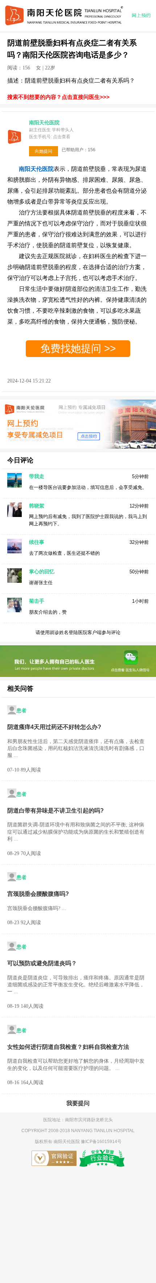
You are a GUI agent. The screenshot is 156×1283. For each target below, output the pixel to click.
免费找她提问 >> (78, 348)
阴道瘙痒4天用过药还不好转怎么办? (54, 727)
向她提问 (43, 151)
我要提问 (78, 1103)
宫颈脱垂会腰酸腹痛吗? (38, 894)
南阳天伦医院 (67, 1141)
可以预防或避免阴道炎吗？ (42, 963)
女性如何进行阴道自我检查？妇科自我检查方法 (68, 1047)
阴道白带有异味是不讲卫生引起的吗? (55, 810)
